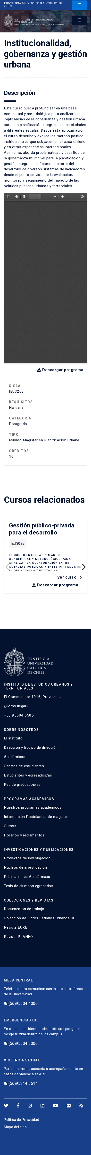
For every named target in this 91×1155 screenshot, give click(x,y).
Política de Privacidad (21, 1120)
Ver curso (67, 577)
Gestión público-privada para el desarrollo (41, 529)
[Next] (83, 567)
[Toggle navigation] (79, 5)
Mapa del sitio (15, 1127)
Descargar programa (62, 370)
